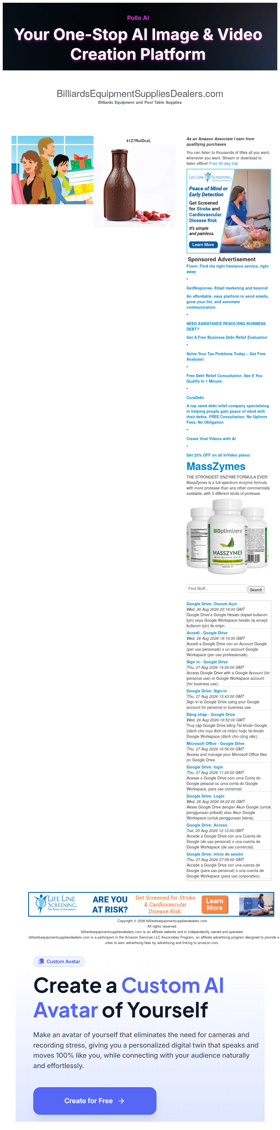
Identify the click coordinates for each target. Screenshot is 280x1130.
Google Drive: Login (205, 796)
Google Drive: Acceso (207, 825)
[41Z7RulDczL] (52, 169)
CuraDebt (195, 397)
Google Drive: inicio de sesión (215, 854)
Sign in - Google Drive (207, 661)
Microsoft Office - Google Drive (215, 743)
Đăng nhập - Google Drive (211, 714)
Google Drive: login (205, 767)
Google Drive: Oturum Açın (212, 603)
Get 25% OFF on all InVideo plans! (218, 455)
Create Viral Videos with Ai (211, 438)
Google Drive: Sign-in (207, 690)
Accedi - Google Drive (207, 632)
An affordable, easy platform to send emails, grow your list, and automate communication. (227, 301)
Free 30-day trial (223, 163)
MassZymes (216, 465)
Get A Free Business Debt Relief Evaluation (226, 337)
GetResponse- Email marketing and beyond (227, 288)
